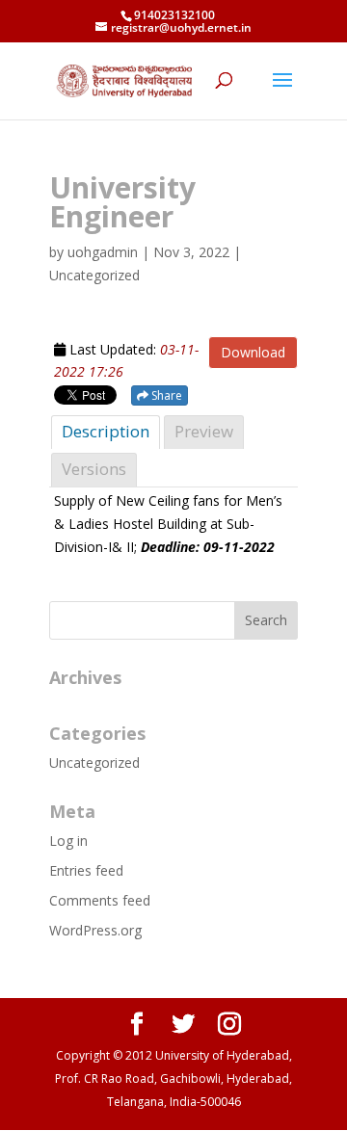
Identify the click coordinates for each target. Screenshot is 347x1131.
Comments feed (99, 900)
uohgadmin (102, 252)
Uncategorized (94, 762)
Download (253, 352)
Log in (68, 840)
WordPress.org (95, 930)
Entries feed (86, 870)
